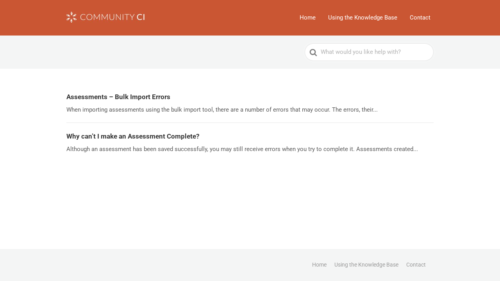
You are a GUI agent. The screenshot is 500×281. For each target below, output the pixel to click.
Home (308, 17)
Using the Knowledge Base (362, 17)
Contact (420, 17)
